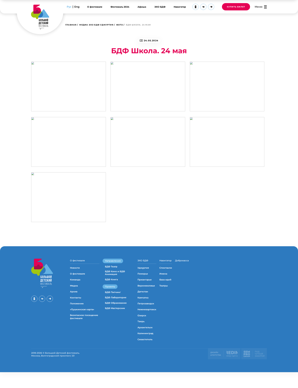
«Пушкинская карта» (82, 309)
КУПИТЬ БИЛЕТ (236, 7)
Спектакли (165, 267)
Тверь (141, 321)
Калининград (145, 333)
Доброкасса (182, 260)
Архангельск (145, 327)
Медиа (74, 285)
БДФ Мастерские (115, 308)
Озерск (142, 315)
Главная (71, 25)
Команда (75, 279)
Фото (119, 25)
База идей (165, 279)
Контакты (75, 297)
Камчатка (143, 297)
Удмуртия (143, 267)
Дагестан (143, 291)
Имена (163, 273)
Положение (77, 303)
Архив (73, 291)
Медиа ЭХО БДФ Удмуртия (96, 25)
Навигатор (180, 6)
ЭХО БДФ (159, 6)
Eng (76, 6)
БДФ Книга (111, 279)
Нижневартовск (147, 309)
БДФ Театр (111, 266)
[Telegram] (211, 7)
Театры (163, 285)
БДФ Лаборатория (115, 297)
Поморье (143, 273)
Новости (75, 267)
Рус (69, 6)
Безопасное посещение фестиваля (84, 317)
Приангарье (145, 279)
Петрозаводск (146, 303)
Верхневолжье (146, 285)
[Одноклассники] (195, 7)
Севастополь (145, 339)
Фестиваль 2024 (120, 6)
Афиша (142, 6)
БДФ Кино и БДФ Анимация (115, 273)
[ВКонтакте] (203, 7)
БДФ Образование (116, 303)
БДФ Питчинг (113, 292)
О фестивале (94, 6)
